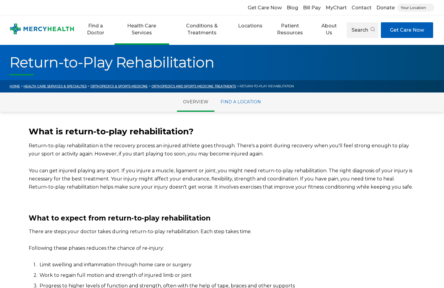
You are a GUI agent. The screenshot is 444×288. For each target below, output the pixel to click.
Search (360, 30)
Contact (362, 8)
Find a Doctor (95, 29)
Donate (385, 8)
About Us (329, 29)
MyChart (336, 8)
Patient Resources (290, 29)
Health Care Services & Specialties (55, 86)
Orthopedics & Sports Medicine (119, 86)
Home (15, 86)
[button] (95, 30)
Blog (292, 8)
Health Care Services (141, 29)
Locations (250, 26)
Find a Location (240, 102)
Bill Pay (312, 8)
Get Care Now (265, 8)
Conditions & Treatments (202, 29)
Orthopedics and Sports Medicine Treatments (193, 86)
